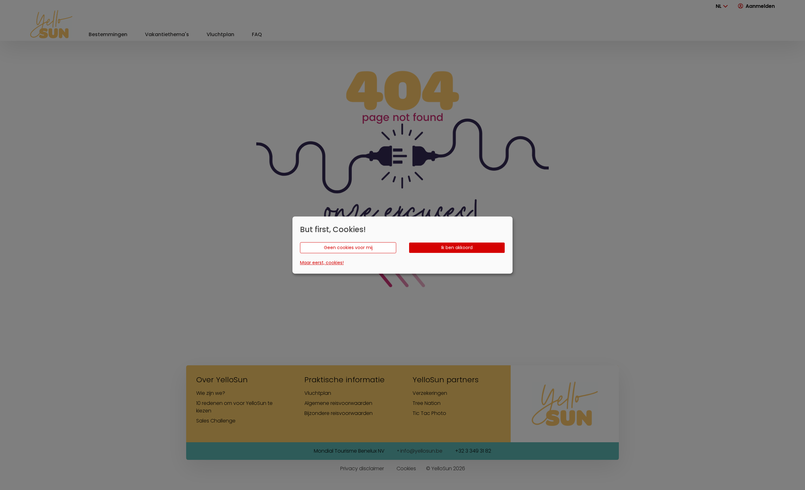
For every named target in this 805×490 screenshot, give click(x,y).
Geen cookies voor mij (348, 247)
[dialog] (402, 245)
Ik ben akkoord (457, 247)
